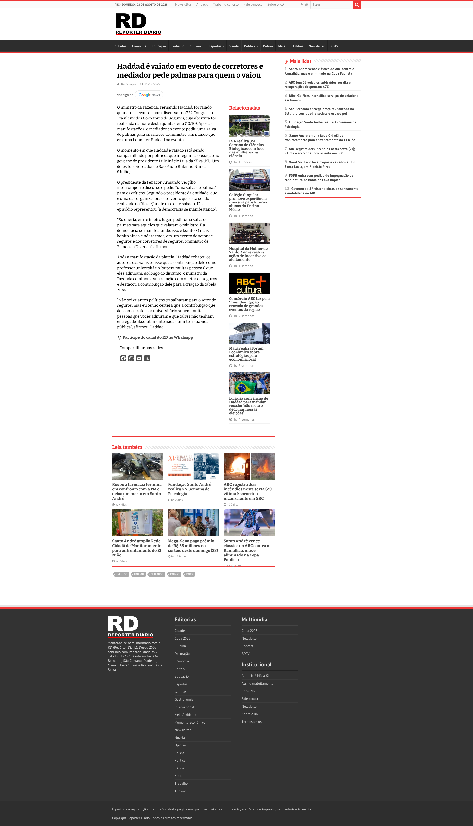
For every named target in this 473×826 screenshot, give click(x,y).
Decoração (182, 653)
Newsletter (183, 4)
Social (179, 776)
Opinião (180, 745)
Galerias (180, 692)
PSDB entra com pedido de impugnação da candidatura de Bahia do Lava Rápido (319, 177)
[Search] (357, 5)
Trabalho (177, 46)
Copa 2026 (182, 638)
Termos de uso (252, 721)
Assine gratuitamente (257, 683)
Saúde (234, 46)
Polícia (268, 46)
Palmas (174, 574)
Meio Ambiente (186, 714)
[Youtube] (307, 5)
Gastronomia (184, 699)
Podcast (247, 646)
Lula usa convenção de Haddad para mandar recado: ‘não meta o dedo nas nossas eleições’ (248, 405)
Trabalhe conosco (226, 4)
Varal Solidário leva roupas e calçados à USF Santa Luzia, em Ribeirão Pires (320, 164)
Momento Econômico (190, 722)
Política (249, 46)
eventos (121, 574)
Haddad (139, 574)
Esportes (215, 46)
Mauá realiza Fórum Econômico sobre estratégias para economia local (246, 354)
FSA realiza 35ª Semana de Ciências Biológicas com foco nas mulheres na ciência (247, 148)
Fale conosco (253, 4)
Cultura (195, 46)
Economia (139, 46)
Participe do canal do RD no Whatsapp (158, 337)
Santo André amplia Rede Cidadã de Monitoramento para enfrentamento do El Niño (136, 548)
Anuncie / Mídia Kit (256, 676)
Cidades (120, 46)
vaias (189, 574)
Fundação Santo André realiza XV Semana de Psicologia (189, 489)
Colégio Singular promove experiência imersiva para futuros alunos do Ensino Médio (248, 202)
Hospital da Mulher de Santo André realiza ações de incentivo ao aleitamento (248, 254)
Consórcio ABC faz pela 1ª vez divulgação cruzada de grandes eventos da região (249, 304)
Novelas (180, 737)
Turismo (180, 791)
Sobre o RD (275, 4)
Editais (298, 46)
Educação (159, 46)
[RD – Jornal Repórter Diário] (138, 23)
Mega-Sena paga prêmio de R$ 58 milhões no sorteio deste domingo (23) (193, 546)
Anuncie (202, 4)
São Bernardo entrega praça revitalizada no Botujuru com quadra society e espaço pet (319, 111)
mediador (157, 574)
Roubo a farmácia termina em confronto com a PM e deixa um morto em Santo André (137, 491)
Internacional (184, 707)
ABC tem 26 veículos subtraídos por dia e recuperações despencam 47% (318, 84)
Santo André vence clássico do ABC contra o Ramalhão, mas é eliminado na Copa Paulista (246, 550)
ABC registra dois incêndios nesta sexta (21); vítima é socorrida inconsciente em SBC (248, 491)
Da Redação (128, 84)
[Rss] (302, 5)
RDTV (334, 46)
